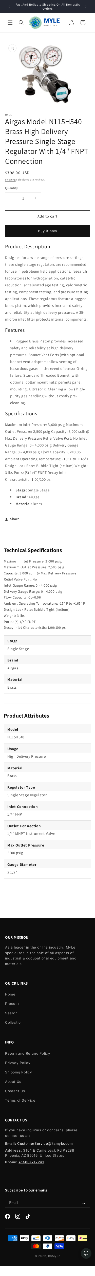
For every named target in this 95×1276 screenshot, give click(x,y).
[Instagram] (17, 1217)
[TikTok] (27, 1217)
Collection (14, 1022)
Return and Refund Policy (27, 1053)
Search (11, 1013)
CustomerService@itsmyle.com (45, 1143)
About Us (13, 1082)
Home (10, 994)
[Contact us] (86, 1253)
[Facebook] (7, 1217)
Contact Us (15, 1091)
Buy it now (47, 230)
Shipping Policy (18, 1072)
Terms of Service (20, 1100)
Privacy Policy (17, 1063)
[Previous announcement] (9, 6)
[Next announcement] (85, 6)
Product (12, 1004)
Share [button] (15, 519)
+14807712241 (31, 1162)
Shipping (10, 179)
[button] (10, 22)
